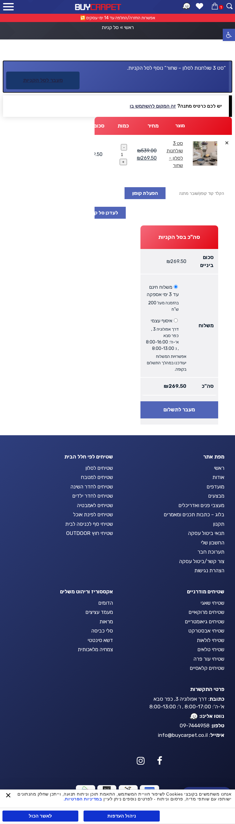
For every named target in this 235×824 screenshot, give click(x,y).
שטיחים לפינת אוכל (93, 514)
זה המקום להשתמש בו (153, 106)
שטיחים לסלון (99, 468)
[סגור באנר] (8, 795)
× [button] (227, 143)
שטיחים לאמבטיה (95, 505)
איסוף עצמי (161, 321)
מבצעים (216, 496)
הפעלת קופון (145, 193)
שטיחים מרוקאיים (206, 612)
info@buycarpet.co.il (183, 735)
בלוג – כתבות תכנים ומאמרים (194, 514)
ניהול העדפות (121, 815)
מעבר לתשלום (179, 409)
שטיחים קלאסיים (207, 668)
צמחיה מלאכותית (95, 649)
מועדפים (215, 487)
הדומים (105, 603)
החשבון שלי (212, 543)
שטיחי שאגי (212, 603)
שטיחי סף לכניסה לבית (89, 524)
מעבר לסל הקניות (43, 80)
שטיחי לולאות (210, 640)
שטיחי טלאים (210, 649)
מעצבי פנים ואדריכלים (201, 505)
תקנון (218, 524)
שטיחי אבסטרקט (206, 631)
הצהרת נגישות (209, 570)
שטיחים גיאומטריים (204, 621)
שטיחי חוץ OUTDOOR (89, 533)
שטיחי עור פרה (208, 659)
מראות (106, 621)
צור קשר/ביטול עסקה (201, 561)
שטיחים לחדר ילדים (92, 496)
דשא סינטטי (100, 640)
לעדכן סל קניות (102, 213)
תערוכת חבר (210, 552)
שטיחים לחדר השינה (91, 487)
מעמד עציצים (99, 612)
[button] (229, 35)
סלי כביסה (102, 631)
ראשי (129, 27)
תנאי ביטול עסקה (206, 533)
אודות (218, 477)
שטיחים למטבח (97, 477)
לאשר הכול (40, 815)
